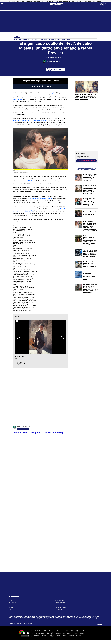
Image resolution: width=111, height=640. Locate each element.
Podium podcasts (52, 635)
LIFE (46, 7)
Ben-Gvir (44, 1)
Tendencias (17, 433)
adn (76, 631)
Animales (20, 39)
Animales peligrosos (96, 1)
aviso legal (58, 604)
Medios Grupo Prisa (24, 636)
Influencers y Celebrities (38, 39)
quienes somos (12, 602)
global (36, 7)
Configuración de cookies (62, 600)
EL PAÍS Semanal (70, 633)
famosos (25, 433)
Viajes (29, 39)
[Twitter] (59, 61)
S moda (65, 635)
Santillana (52, 631)
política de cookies (60, 602)
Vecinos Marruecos (20, 1)
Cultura (57, 39)
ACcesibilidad (59, 609)
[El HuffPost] (56, 4)
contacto (11, 604)
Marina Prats (52, 61)
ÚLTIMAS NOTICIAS (78, 7)
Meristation (79, 635)
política (30, 7)
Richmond (37, 635)
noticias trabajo (67, 7)
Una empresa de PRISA (24, 632)
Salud (15, 39)
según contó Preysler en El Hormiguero (40, 198)
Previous (18, 337)
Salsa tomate (59, 1)
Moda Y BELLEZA (63, 39)
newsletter (12, 607)
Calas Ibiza (65, 1)
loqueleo (71, 635)
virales (42, 7)
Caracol (82, 631)
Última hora (101, 4)
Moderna (45, 635)
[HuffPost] (14, 596)
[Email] (24, 363)
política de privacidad (61, 607)
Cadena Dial (64, 633)
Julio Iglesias (52, 93)
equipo (10, 600)
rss (10, 609)
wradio (53, 633)
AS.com (72, 631)
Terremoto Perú (37, 1)
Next (62, 337)
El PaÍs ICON (59, 635)
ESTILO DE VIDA (47, 39)
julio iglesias (47, 433)
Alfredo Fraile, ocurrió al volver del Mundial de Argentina (30, 120)
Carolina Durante (50, 1)
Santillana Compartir (60, 631)
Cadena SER (67, 631)
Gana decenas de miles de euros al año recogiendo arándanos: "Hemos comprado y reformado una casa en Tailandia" (90, 253)
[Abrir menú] (2, 4)
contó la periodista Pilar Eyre (25, 181)
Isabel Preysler (17, 99)
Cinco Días (58, 633)
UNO (49, 633)
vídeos (50, 7)
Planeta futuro (75, 633)
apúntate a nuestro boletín (86, 160)
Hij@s (52, 39)
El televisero (57, 7)
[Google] (57, 61)
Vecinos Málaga (87, 1)
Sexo (68, 39)
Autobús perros (79, 1)
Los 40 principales (45, 631)
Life (17, 36)
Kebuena (81, 633)
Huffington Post (40, 633)
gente (38, 433)
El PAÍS (38, 631)
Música (33, 433)
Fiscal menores (29, 1)
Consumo (25, 39)
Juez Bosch (71, 1)
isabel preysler (57, 433)
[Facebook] (17, 363)
